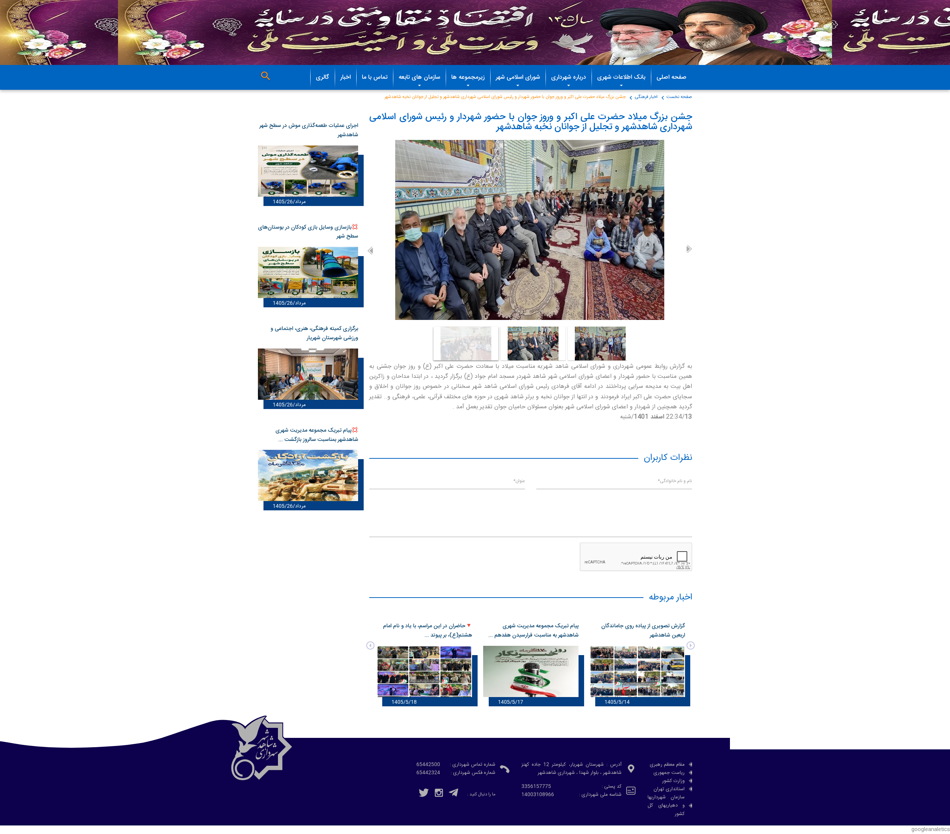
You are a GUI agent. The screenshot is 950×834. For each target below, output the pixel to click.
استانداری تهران (669, 789)
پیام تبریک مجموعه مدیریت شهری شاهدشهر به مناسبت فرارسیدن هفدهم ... (528, 631)
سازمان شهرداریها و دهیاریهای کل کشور (666, 805)
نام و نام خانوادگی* (675, 481)
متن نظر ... (683, 513)
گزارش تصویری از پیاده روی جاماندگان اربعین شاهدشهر (638, 631)
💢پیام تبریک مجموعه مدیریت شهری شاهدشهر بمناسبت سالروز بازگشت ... (316, 435)
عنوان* (519, 481)
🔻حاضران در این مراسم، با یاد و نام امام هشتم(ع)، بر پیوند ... (422, 631)
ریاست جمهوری (669, 773)
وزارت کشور (673, 781)
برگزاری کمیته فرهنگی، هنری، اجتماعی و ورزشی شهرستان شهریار (314, 333)
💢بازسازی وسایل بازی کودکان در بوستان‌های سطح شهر (308, 232)
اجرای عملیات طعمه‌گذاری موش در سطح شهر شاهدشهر (308, 130)
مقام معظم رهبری (667, 765)
